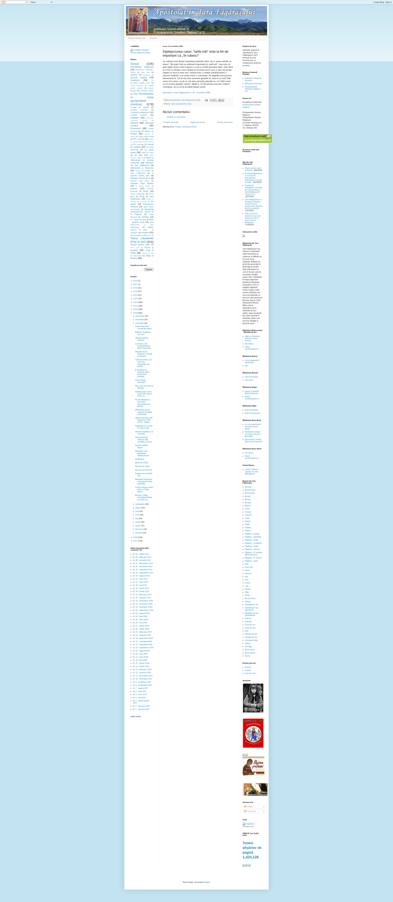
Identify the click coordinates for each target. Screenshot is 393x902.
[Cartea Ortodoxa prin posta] (244, 236)
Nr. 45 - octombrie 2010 (142, 570)
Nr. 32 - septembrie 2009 (143, 610)
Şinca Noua (250, 650)
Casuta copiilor (138, 77)
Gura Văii (249, 567)
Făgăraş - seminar (252, 549)
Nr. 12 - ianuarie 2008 (142, 673)
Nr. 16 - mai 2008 (140, 660)
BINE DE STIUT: (141, 463)
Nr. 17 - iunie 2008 (140, 657)
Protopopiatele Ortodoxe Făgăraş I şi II (253, 89)
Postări (249, 807)
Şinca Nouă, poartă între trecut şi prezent (253, 440)
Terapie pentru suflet (140, 245)
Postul (145, 191)
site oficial (249, 344)
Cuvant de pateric (139, 107)
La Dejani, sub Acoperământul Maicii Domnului (143, 346)
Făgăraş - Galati (251, 546)
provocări (143, 201)
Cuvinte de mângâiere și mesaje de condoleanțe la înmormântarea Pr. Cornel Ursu (253, 189)
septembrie (140, 504)
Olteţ (247, 592)
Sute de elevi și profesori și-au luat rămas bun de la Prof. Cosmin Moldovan (252, 218)
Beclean (248, 487)
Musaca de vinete (142, 466)
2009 (135, 313)
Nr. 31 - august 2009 (141, 613)
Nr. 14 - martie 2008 (141, 666)
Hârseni (248, 573)
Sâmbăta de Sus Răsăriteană (252, 614)
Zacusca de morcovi (143, 470)
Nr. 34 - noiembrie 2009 (142, 604)
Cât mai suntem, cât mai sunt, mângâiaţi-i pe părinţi (143, 363)
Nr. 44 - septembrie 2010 (143, 573)
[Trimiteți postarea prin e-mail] (206, 100)
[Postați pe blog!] (214, 100)
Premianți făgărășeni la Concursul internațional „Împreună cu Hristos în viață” (253, 177)
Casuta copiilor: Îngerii (141, 446)
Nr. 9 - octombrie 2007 (142, 682)
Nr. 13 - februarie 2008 (142, 669)
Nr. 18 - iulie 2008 (140, 654)
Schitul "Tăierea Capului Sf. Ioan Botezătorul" (251, 471)
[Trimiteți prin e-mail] (211, 100)
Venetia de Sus (251, 634)
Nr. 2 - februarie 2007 (141, 706)
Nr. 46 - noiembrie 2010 (142, 566)
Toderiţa (248, 622)
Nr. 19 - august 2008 (141, 651)
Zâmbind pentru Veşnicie (141, 339)
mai (137, 518)
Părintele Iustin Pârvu (139, 181)
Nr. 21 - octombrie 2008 (142, 644)
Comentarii (251, 811)
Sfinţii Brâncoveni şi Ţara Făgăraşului (142, 224)
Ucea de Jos (250, 625)
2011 (135, 306)
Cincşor (248, 512)
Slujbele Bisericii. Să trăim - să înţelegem (142, 230)
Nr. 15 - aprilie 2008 (141, 663)
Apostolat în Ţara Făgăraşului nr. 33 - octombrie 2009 (186, 92)
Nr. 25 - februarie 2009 (142, 632)
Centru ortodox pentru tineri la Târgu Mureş (144, 489)
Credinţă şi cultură (147, 91)
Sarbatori (145, 217)
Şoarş (247, 656)
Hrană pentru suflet (146, 136)
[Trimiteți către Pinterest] (222, 100)
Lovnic (247, 583)
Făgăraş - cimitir (251, 540)
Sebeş (247, 601)
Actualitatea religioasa (142, 67)
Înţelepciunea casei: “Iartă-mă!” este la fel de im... (143, 394)
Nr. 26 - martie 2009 (141, 629)
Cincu (247, 509)
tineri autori (134, 247)
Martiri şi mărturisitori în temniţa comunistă (142, 160)
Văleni (247, 643)
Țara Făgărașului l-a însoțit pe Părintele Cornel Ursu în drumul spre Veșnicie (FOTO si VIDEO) (253, 203)
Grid (246, 564)
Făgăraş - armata (252, 534)
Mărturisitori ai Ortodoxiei (142, 168)
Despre (153, 38)
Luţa (247, 586)
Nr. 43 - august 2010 (141, 576)
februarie (139, 529)
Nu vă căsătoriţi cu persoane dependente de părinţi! (142, 403)
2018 (135, 281)
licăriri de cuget (148, 152)
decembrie (140, 316)
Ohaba (248, 589)
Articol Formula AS (252, 413)
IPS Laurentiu (139, 139)
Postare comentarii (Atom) (185, 127)
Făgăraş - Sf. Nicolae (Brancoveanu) (253, 553)
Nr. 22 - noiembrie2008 (142, 641)
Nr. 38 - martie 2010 (141, 591)
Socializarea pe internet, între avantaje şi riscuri (143, 439)
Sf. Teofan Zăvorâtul (138, 220)
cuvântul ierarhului (139, 110)
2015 (135, 291)
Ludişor (248, 670)
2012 (135, 302)
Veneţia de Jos (251, 637)
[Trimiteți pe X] (217, 100)
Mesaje (137, 171)
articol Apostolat (251, 377)
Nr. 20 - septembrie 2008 (143, 648)
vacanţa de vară (148, 253)
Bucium (248, 503)
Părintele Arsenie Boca (140, 178)
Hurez (247, 570)
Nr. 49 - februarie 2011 (142, 557)
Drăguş (248, 527)
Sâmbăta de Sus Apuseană (252, 609)
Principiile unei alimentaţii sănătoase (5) (142, 453)
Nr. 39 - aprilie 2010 (141, 588)
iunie (137, 515)
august (138, 508)
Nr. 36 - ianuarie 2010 (142, 598)
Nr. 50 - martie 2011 (141, 554)
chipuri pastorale (136, 85)
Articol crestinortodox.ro (252, 398)
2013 (135, 299)
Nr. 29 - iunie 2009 (140, 620)
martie (138, 526)
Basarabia (146, 75)
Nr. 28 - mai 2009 (140, 623)
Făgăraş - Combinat (253, 543)
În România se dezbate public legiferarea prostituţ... (142, 373)
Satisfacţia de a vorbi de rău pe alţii (143, 427)
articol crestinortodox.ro (252, 348)
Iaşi (246, 577)
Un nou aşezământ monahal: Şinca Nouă (253, 426)
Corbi (247, 518)
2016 (135, 288)
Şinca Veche (250, 653)
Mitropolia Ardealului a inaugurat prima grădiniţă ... (143, 481)
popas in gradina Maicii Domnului (252, 392)
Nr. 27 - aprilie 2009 (141, 626)
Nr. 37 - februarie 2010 (142, 595)
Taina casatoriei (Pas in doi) (181, 104)
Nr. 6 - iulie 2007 (139, 691)
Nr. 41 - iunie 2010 (140, 582)
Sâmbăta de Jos (251, 605)
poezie (133, 188)
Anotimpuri (139, 459)
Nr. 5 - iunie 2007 (140, 694)
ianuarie (139, 533)
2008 (135, 537)
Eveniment (135, 128)
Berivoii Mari (250, 490)
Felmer (248, 531)
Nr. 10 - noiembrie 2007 (142, 679)
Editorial (134, 123)
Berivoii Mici (250, 493)
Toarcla (248, 618)
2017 (135, 284)
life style (138, 155)
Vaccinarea (137, 256)
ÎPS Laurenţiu (138, 144)
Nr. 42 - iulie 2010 (140, 579)
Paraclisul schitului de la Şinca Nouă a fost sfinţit (253, 434)
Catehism (135, 80)
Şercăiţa (248, 646)
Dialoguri (134, 117)
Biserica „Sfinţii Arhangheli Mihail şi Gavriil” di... (143, 497)
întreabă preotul (148, 142)
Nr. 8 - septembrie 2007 (142, 685)
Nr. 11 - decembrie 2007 (143, 676)
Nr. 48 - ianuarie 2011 (142, 560)
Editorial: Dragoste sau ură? (143, 333)
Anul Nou (145, 72)
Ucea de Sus (250, 628)
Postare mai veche (225, 122)
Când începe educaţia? (140, 381)
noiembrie (139, 320)
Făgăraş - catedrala (253, 537)
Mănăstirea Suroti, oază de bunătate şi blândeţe (143, 412)
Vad (246, 631)
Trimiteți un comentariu (176, 117)
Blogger (207, 882)
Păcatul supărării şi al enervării (144, 433)
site (246, 366)
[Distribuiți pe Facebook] (220, 100)
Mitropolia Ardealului (253, 84)
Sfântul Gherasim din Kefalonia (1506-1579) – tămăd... (144, 420)
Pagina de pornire (136, 38)
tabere (148, 235)
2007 (135, 541)
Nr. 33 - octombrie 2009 (142, 607)
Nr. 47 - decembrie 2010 (143, 563)
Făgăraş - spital (251, 561)
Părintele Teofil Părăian (142, 183)
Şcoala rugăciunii (136, 235)
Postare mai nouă (170, 122)
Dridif (247, 524)
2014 (135, 295)
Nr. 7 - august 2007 (141, 688)
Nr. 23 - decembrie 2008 (143, 638)
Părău (247, 595)
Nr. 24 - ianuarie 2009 (142, 635)
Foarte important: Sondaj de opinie (143, 327)
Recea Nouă (250, 598)
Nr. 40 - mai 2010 (140, 585)
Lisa (246, 580)
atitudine (134, 75)
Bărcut (247, 506)
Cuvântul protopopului (139, 112)
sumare (145, 232)
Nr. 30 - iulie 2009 (140, 616)
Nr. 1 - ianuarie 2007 (141, 709)
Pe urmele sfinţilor (142, 186)
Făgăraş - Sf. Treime (253, 558)
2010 (135, 309)
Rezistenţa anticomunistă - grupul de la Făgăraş (142, 212)
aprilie (138, 522)
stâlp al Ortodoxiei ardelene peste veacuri (252, 338)
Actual (134, 63)
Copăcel (248, 515)
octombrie (139, 323)
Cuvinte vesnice (138, 115)
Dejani (247, 521)
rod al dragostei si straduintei (252, 361)
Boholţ (247, 496)
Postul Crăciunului (137, 194)
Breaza (248, 499)
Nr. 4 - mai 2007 (139, 698)
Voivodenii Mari (251, 640)
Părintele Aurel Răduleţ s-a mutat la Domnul (143, 354)
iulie (137, 511)
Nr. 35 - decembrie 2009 (143, 601)
